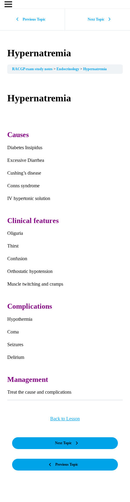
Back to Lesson (65, 418)
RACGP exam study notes (33, 69)
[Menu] (8, 4)
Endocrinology (68, 69)
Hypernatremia (95, 69)
